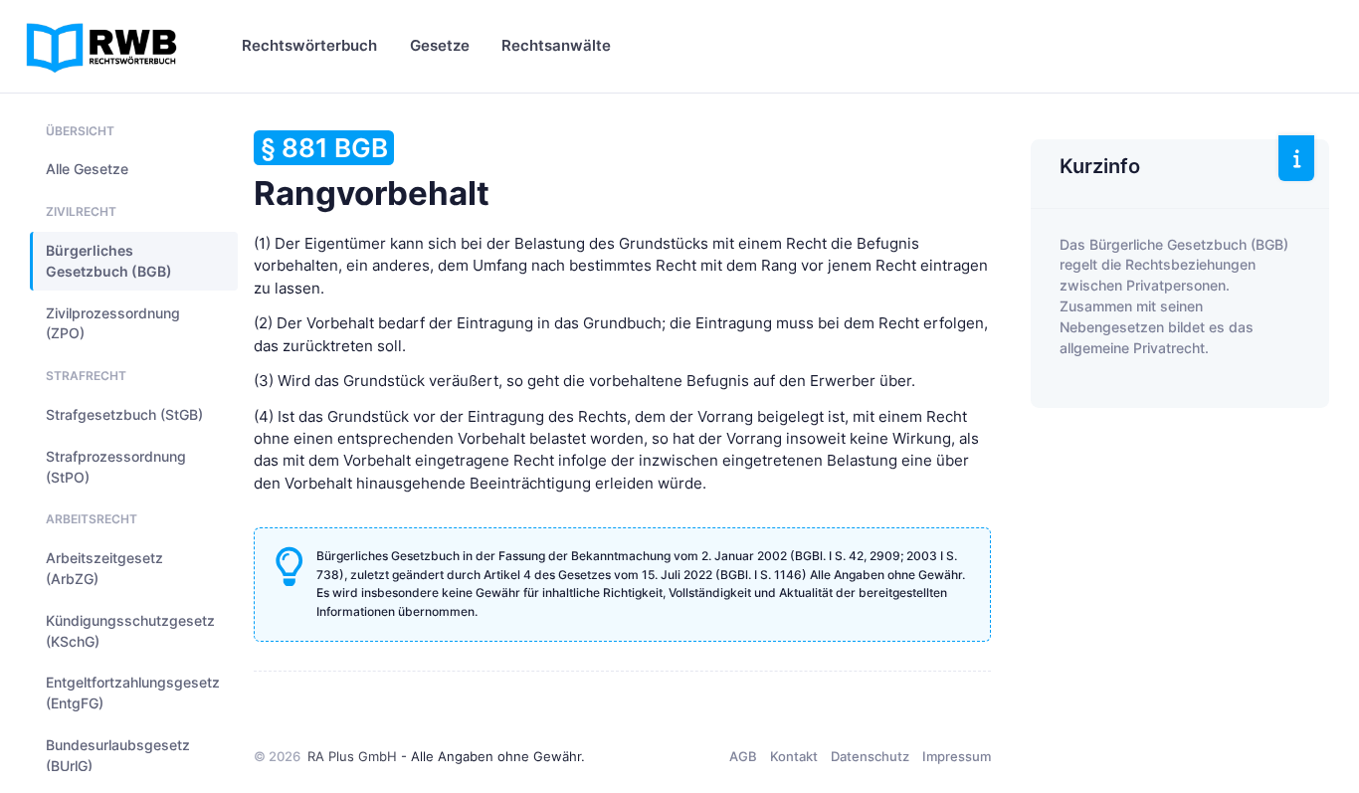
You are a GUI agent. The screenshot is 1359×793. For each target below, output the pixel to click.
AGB (743, 756)
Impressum (956, 756)
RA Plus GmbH (352, 756)
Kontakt (794, 756)
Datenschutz (870, 756)
